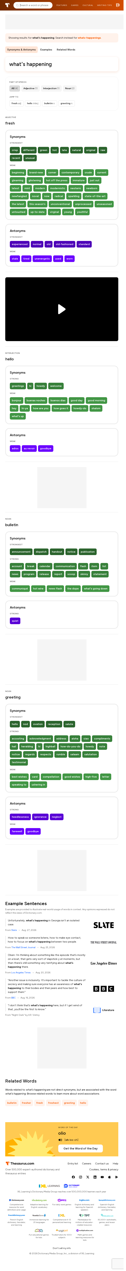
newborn (91, 188)
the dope (73, 588)
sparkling (73, 196)
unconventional (60, 204)
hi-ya (25, 408)
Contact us (102, 1163)
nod (25, 724)
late (64, 150)
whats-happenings (89, 37)
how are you (40, 408)
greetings (18, 385)
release (44, 574)
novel (35, 196)
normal (37, 244)
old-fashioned (64, 244)
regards (30, 754)
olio (62, 1133)
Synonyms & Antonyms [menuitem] (21, 49)
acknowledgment (40, 738)
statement (100, 574)
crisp (15, 150)
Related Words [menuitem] (66, 49)
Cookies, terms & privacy (103, 1169)
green (43, 150)
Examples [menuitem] (46, 49)
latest (15, 188)
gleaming (17, 180)
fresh (39, 1102)
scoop (71, 574)
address (61, 738)
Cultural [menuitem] (88, 5)
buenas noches (36, 400)
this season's (37, 204)
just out (94, 180)
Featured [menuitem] (61, 5)
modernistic (57, 188)
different (29, 150)
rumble (60, 754)
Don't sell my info (62, 1248)
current (101, 172)
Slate (14, 930)
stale (15, 258)
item (94, 566)
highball (50, 746)
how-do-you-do (70, 746)
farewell (17, 831)
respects (45, 754)
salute (69, 724)
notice (71, 551)
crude (88, 172)
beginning (18, 172)
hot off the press (56, 180)
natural (76, 150)
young (68, 211)
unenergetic (42, 258)
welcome (56, 385)
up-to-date (38, 211)
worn (69, 258)
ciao (86, 738)
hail (14, 746)
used (58, 258)
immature (79, 180)
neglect (57, 816)
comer (52, 172)
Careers (86, 1163)
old (49, 244)
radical (59, 196)
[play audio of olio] (60, 1140)
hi (30, 385)
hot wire (38, 588)
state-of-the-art (95, 196)
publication (88, 551)
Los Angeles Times (21, 972)
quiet (15, 620)
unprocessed (83, 204)
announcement (21, 551)
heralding (27, 746)
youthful (82, 211)
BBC (13, 997)
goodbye (45, 448)
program (29, 574)
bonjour (16, 400)
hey (14, 408)
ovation (38, 724)
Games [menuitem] (75, 5)
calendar (45, 566)
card (35, 776)
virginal (54, 211)
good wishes (72, 776)
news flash (55, 588)
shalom (96, 408)
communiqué (20, 588)
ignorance (40, 816)
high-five (91, 776)
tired (26, 258)
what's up (18, 416)
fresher (26, 1102)
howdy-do (80, 408)
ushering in (38, 784)
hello (15, 724)
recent (16, 158)
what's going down (95, 588)
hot (54, 150)
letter (105, 776)
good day (77, 400)
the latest (18, 204)
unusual (30, 158)
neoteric (75, 188)
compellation (51, 776)
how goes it (61, 408)
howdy (41, 385)
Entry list (73, 1163)
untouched (18, 211)
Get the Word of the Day (80, 1148)
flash (83, 566)
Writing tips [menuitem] (104, 5)
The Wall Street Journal (23, 947)
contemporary (70, 172)
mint (27, 188)
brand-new (36, 172)
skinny (84, 574)
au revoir (29, 448)
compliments (102, 738)
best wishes (19, 776)
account (17, 566)
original (90, 150)
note (102, 746)
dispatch (41, 551)
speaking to (19, 784)
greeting (69, 1102)
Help (115, 1163)
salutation (90, 754)
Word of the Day (68, 1127)
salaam (74, 754)
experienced (20, 244)
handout (57, 551)
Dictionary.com (118, 5)
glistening (35, 180)
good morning (96, 400)
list (104, 566)
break (30, 566)
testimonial (19, 762)
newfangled (19, 196)
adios (15, 448)
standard (84, 244)
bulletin (12, 1102)
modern (40, 188)
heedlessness (20, 816)
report (58, 574)
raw (103, 150)
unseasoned (104, 204)
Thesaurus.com (7, 5)
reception (54, 724)
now (46, 196)
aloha (75, 738)
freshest (53, 1102)
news (15, 574)
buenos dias (58, 400)
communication (65, 566)
